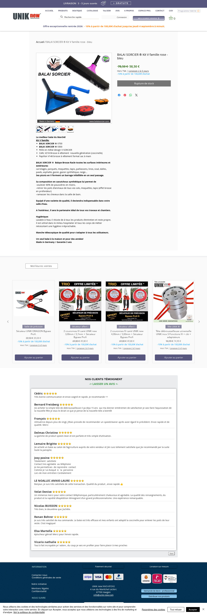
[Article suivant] (199, 321)
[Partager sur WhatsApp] (130, 95)
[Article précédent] (8, 321)
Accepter (193, 609)
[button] (121, 3)
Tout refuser (176, 609)
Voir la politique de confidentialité (29, 612)
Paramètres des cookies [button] (153, 609)
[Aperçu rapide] (33, 301)
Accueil (40, 42)
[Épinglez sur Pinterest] (125, 95)
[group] (103, 321)
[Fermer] (203, 609)
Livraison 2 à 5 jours (139, 71)
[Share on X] (136, 95)
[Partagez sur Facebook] (119, 95)
